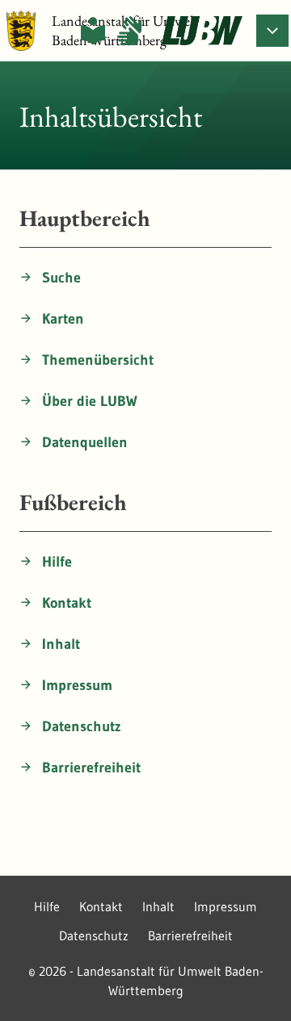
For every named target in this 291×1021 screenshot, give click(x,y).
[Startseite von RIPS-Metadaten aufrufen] (202, 30)
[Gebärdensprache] (129, 31)
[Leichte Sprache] (93, 31)
